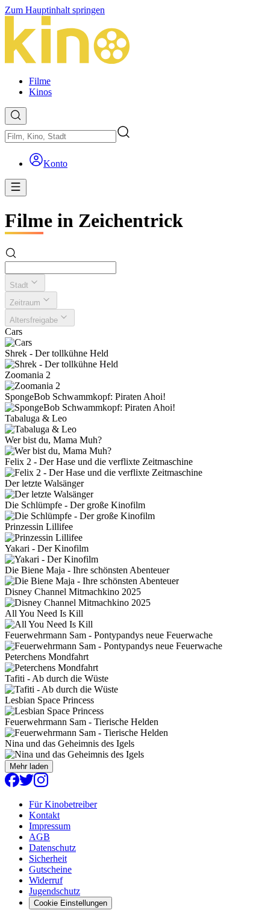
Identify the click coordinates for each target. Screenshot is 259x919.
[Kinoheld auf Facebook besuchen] (12, 784)
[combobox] (60, 136)
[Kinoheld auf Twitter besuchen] (26, 784)
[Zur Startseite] (129, 41)
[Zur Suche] (16, 116)
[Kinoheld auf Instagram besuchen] (41, 784)
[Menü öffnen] (16, 187)
